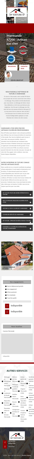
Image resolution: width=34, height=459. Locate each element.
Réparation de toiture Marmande (6, 403)
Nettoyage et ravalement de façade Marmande (6, 393)
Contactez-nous (24, 67)
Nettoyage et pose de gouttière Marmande (14, 388)
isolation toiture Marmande (14, 396)
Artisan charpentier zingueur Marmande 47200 (30, 397)
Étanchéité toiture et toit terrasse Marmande (6, 413)
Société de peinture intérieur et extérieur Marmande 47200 (30, 383)
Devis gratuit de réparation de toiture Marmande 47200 (22, 402)
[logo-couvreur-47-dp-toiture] (17, 12)
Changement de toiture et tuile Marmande (14, 413)
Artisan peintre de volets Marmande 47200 (22, 381)
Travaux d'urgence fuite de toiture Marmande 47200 (22, 416)
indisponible (16, 306)
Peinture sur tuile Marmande (14, 379)
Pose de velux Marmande (14, 404)
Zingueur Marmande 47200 (22, 391)
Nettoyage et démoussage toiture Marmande (6, 381)
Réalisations (12, 66)
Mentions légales (26, 455)
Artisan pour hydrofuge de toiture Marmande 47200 (30, 410)
